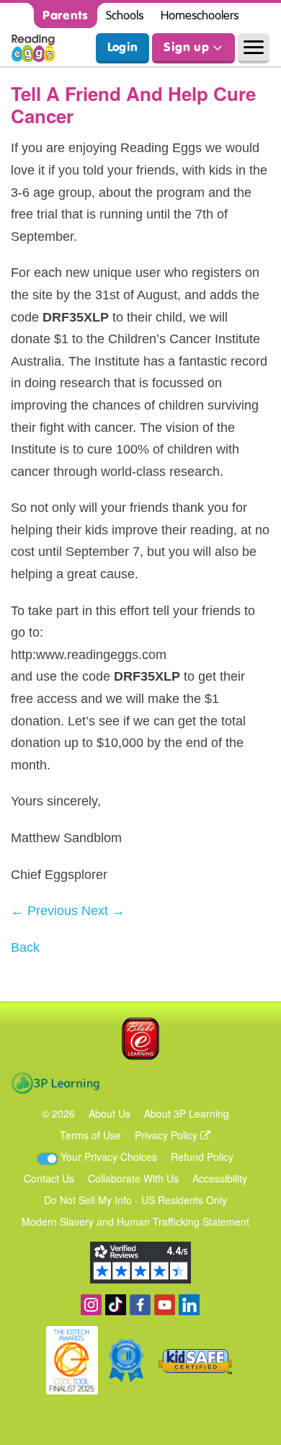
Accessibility (219, 1178)
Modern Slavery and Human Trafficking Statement (135, 1221)
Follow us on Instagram (91, 1304)
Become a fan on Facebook (140, 1304)
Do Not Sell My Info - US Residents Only (135, 1200)
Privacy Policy (167, 1135)
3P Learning (55, 1083)
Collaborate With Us (133, 1178)
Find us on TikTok (115, 1304)
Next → (103, 910)
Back (25, 947)
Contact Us (49, 1178)
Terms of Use (90, 1135)
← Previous (44, 910)
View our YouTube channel (164, 1304)
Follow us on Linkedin (189, 1304)
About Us (109, 1113)
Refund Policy (202, 1156)
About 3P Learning (186, 1113)
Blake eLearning (140, 1038)
